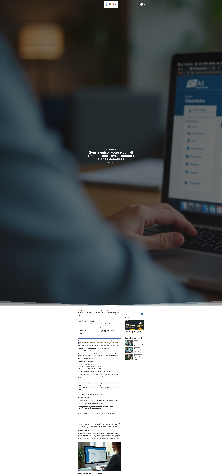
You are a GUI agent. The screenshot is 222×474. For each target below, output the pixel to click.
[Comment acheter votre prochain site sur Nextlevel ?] (134, 325)
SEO (126, 320)
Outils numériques (138, 354)
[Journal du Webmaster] (111, 4)
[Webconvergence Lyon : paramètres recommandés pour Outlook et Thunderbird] (129, 350)
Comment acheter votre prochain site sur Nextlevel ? (134, 333)
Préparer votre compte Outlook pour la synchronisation (87, 324)
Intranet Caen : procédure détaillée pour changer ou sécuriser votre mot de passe (138, 343)
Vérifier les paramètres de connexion (87, 333)
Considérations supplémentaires (107, 336)
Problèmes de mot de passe (106, 333)
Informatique (111, 149)
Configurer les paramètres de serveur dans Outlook (109, 324)
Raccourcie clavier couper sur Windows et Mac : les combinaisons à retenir (138, 357)
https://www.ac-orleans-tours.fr (94, 403)
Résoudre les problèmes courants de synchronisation (108, 331)
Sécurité (136, 340)
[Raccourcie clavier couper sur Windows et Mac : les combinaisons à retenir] (129, 357)
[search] (141, 4)
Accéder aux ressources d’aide (85, 336)
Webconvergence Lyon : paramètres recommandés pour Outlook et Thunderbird (138, 350)
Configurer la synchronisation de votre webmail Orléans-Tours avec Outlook (110, 328)
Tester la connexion (83, 327)
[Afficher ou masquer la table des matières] (108, 321)
